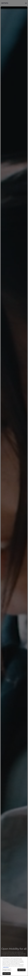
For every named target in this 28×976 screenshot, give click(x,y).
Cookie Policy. (6, 967)
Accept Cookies (6, 973)
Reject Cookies (21, 969)
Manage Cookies (6, 969)
